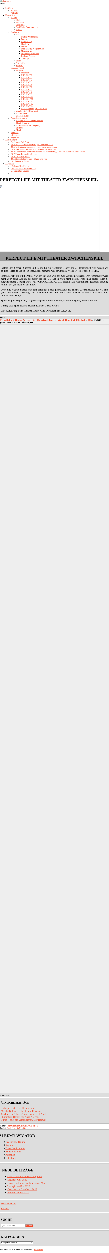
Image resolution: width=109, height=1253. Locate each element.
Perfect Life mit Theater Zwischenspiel (17, 320)
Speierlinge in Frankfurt (17, 1128)
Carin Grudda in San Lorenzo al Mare (26, 1183)
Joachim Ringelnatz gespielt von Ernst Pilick (23, 1114)
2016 (90, 320)
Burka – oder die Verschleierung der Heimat (23, 1119)
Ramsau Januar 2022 (18, 1192)
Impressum (38, 1249)
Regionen (10, 1145)
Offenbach (10, 1158)
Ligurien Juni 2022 (17, 1179)
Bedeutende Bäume (15, 1141)
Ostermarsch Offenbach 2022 (22, 1189)
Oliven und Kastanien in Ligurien (24, 1176)
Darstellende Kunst (45, 320)
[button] (54, 317)
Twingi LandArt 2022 (18, 1186)
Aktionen (10, 1154)
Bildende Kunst (13, 1151)
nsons (21, 1111)
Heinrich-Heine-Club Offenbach (71, 320)
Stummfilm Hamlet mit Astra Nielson (20, 1116)
